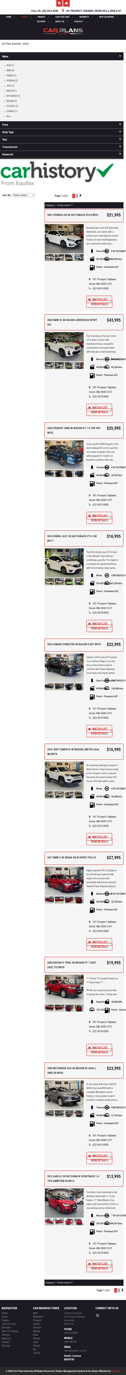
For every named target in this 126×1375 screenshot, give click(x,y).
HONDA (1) (11, 75)
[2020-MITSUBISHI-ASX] (64, 1095)
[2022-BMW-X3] (64, 347)
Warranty (84, 17)
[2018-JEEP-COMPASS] (64, 776)
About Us (59, 21)
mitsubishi (38, 1316)
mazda (36, 1331)
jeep (35, 1342)
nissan (36, 1338)
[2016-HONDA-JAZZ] (64, 563)
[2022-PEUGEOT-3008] (64, 455)
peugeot (37, 1320)
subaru (36, 1323)
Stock (24, 17)
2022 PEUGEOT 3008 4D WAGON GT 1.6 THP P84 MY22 (73, 430)
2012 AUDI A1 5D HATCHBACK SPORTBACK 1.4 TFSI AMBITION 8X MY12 (73, 1179)
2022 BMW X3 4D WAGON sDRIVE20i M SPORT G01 (72, 322)
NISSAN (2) (12, 101)
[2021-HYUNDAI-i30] (64, 239)
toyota (36, 1352)
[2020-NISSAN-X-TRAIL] (64, 989)
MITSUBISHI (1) (13, 96)
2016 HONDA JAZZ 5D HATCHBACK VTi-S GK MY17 (72, 538)
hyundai (37, 1327)
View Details (99, 304)
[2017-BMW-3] (64, 881)
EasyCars (116, 1371)
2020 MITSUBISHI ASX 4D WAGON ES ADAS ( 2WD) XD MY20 (71, 1070)
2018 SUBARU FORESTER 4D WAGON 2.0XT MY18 (74, 644)
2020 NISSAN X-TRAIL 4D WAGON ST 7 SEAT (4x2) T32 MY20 (71, 965)
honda (36, 1345)
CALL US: (44, 11)
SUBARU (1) (12, 111)
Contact (78, 21)
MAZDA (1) (12, 90)
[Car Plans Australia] (63, 26)
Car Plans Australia (11, 43)
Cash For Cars (62, 17)
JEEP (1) (10, 85)
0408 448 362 (70, 1341)
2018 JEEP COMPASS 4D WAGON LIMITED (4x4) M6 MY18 (73, 752)
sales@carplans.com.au (75, 1350)
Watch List (100, 299)
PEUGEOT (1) (12, 106)
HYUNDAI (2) (12, 80)
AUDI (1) (10, 65)
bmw (35, 1334)
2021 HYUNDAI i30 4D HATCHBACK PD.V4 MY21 (73, 214)
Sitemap (6, 1345)
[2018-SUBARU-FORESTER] (64, 668)
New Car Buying (106, 17)
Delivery (41, 21)
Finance (41, 17)
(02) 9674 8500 (101, 288)
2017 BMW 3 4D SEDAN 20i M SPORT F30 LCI (71, 857)
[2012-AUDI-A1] (64, 1203)
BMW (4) (10, 70)
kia (34, 1349)
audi (35, 1313)
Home (8, 17)
